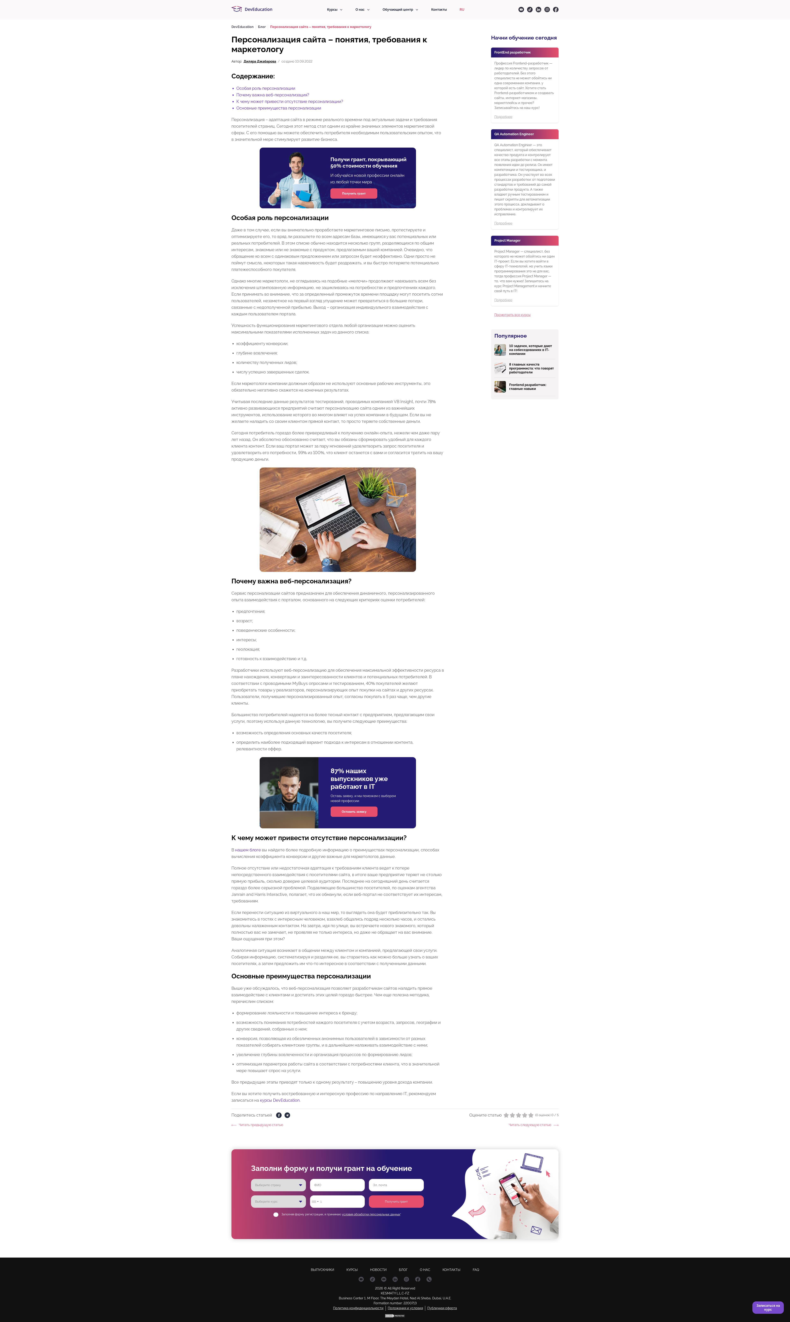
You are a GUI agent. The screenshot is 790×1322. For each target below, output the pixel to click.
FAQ (476, 1270)
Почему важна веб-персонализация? (272, 94)
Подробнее (503, 117)
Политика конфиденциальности (358, 1308)
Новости (378, 1270)
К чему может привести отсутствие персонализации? (289, 101)
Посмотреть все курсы (512, 315)
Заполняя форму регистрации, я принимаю (341, 1214)
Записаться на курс (768, 1308)
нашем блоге (247, 850)
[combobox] (315, 1202)
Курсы (332, 10)
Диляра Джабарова (260, 61)
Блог (403, 1270)
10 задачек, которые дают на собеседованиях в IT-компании (530, 350)
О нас (360, 10)
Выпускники (322, 1270)
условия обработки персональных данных (371, 1214)
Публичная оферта (442, 1308)
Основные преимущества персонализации (278, 108)
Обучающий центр (398, 10)
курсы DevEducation (280, 1100)
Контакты (439, 10)
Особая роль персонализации (265, 88)
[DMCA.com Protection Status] (395, 1316)
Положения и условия (405, 1308)
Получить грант (396, 1201)
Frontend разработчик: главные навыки (527, 387)
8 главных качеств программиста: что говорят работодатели (531, 368)
